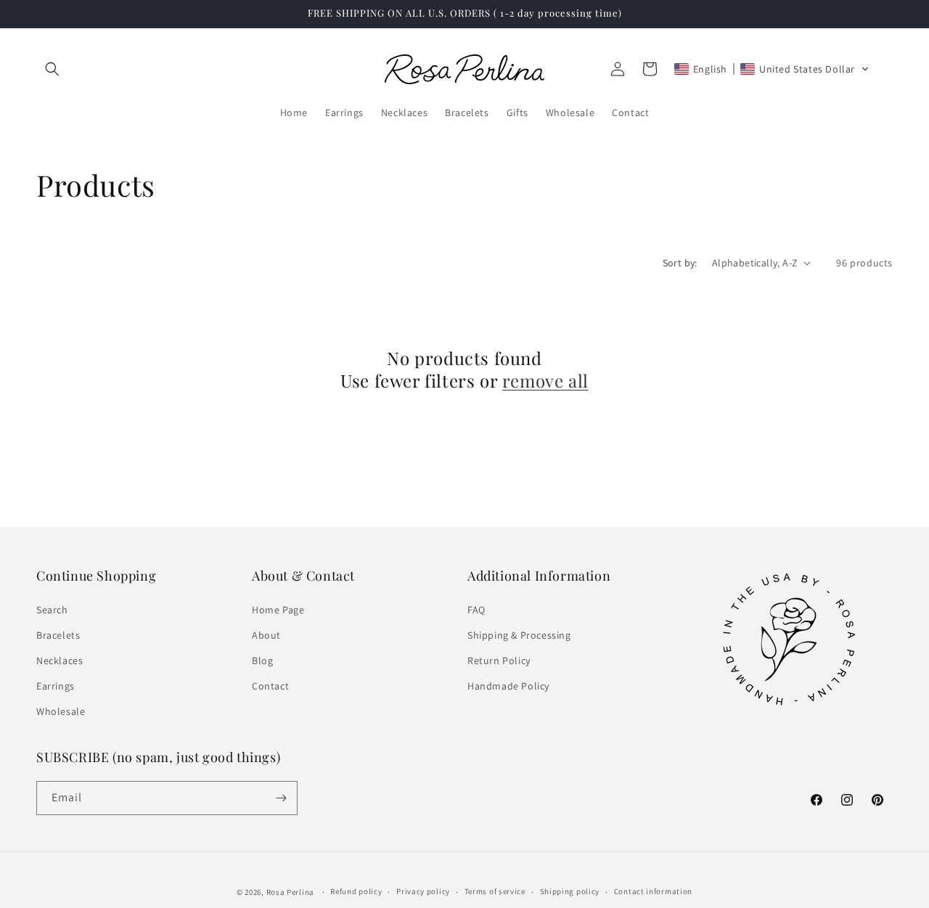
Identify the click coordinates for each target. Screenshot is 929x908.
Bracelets (58, 635)
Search (52, 609)
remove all (545, 380)
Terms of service (494, 891)
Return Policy (499, 660)
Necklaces (59, 660)
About (266, 635)
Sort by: (680, 262)
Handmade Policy (508, 685)
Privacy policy (423, 891)
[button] (52, 69)
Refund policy (356, 891)
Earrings (55, 685)
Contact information (653, 891)
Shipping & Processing (519, 635)
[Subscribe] (281, 798)
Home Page (278, 609)
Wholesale (60, 711)
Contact (270, 685)
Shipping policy (570, 891)
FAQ (476, 609)
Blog (262, 660)
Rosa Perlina (290, 892)
